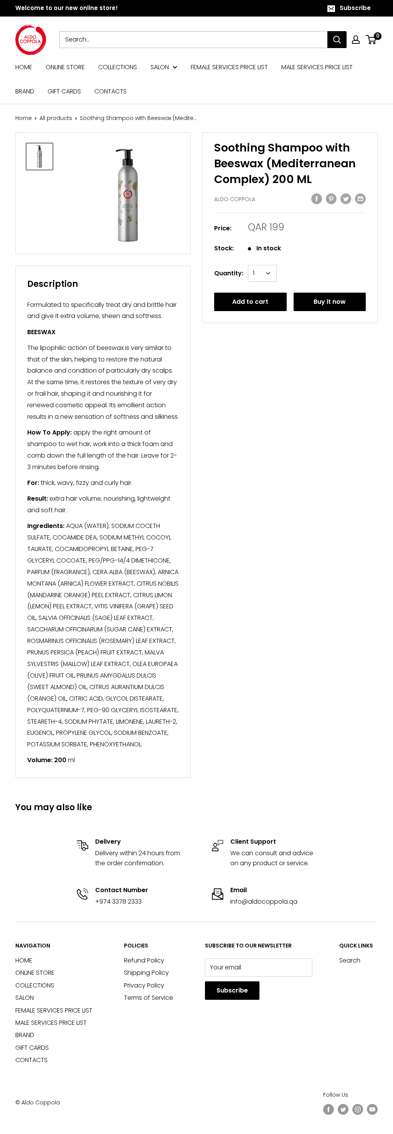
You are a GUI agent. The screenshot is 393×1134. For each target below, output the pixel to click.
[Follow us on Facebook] (328, 1109)
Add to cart (250, 301)
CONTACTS (110, 91)
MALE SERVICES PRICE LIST (317, 67)
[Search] (337, 39)
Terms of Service (148, 997)
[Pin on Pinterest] (331, 198)
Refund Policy (144, 960)
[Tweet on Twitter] (345, 198)
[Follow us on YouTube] (372, 1109)
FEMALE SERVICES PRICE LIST (229, 67)
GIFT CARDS (64, 91)
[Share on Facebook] (316, 198)
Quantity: (228, 273)
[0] (371, 39)
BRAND (24, 91)
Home (23, 118)
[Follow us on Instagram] (357, 1109)
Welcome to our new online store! (66, 8)
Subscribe (355, 8)
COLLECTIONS (117, 67)
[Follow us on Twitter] (343, 1109)
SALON (159, 67)
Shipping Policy (146, 972)
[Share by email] (360, 198)
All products (56, 118)
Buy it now (330, 301)
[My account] (356, 39)
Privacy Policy (144, 985)
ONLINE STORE (65, 67)
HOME (23, 67)
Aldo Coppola (234, 199)
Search (349, 960)
